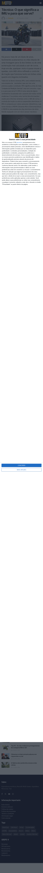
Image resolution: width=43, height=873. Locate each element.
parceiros (19, 142)
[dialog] (21, 436)
